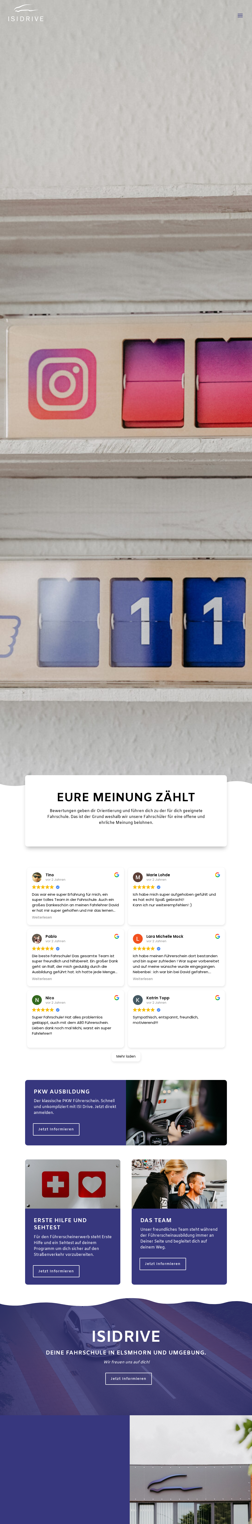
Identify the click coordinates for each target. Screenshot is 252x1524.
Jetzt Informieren (56, 1129)
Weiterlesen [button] (42, 917)
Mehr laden (126, 1056)
